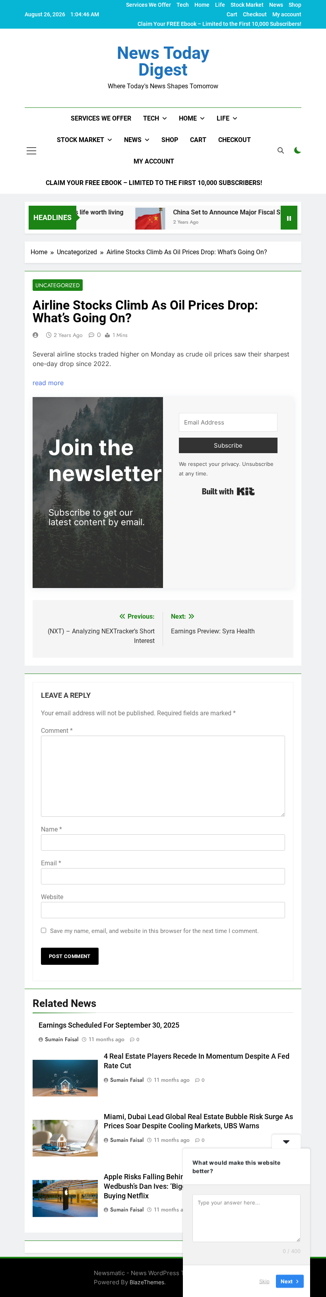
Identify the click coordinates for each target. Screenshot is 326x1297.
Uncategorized (57, 285)
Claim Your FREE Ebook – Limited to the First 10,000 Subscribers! (219, 24)
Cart (232, 14)
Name (51, 829)
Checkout (255, 14)
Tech (183, 5)
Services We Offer (148, 5)
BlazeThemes (147, 1282)
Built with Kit (228, 491)
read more (48, 383)
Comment (57, 730)
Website (52, 897)
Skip (264, 1281)
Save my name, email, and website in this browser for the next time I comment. (154, 931)
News (276, 5)
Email (51, 863)
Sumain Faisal (61, 1039)
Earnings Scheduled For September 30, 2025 (109, 1025)
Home (202, 5)
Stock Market (247, 5)
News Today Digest (163, 61)
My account (286, 14)
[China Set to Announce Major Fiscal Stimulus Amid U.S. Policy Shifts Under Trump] (133, 223)
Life (220, 5)
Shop (295, 5)
